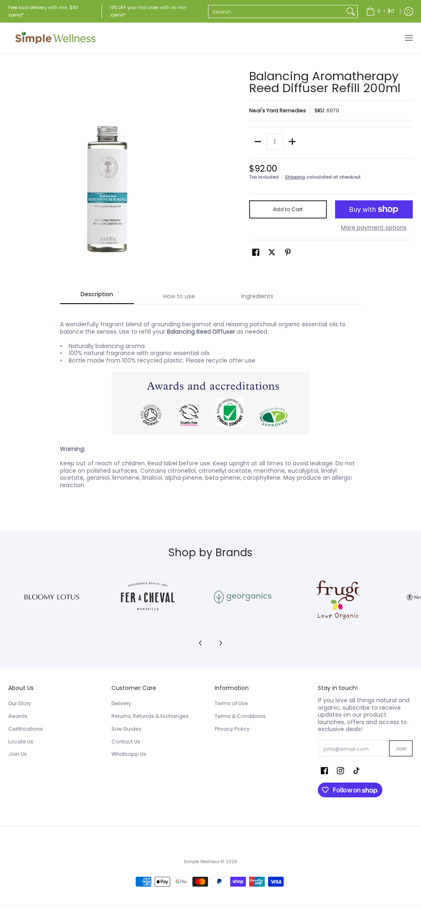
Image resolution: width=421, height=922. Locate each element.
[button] (255, 252)
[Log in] (408, 11)
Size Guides (126, 728)
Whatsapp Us (128, 753)
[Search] (350, 11)
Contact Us (125, 741)
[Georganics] (242, 597)
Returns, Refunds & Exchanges (150, 716)
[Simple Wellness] (55, 38)
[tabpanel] (210, 407)
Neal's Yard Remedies (277, 110)
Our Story (19, 703)
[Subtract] (257, 141)
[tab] (97, 296)
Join (401, 748)
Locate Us (20, 741)
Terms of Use (231, 703)
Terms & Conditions (240, 716)
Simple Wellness (202, 862)
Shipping (295, 177)
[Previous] (201, 643)
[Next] (220, 643)
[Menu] (408, 38)
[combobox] (276, 11)
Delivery (121, 703)
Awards (18, 716)
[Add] (292, 141)
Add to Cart (288, 209)
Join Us (17, 753)
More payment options (374, 228)
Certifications (25, 728)
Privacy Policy (232, 728)
